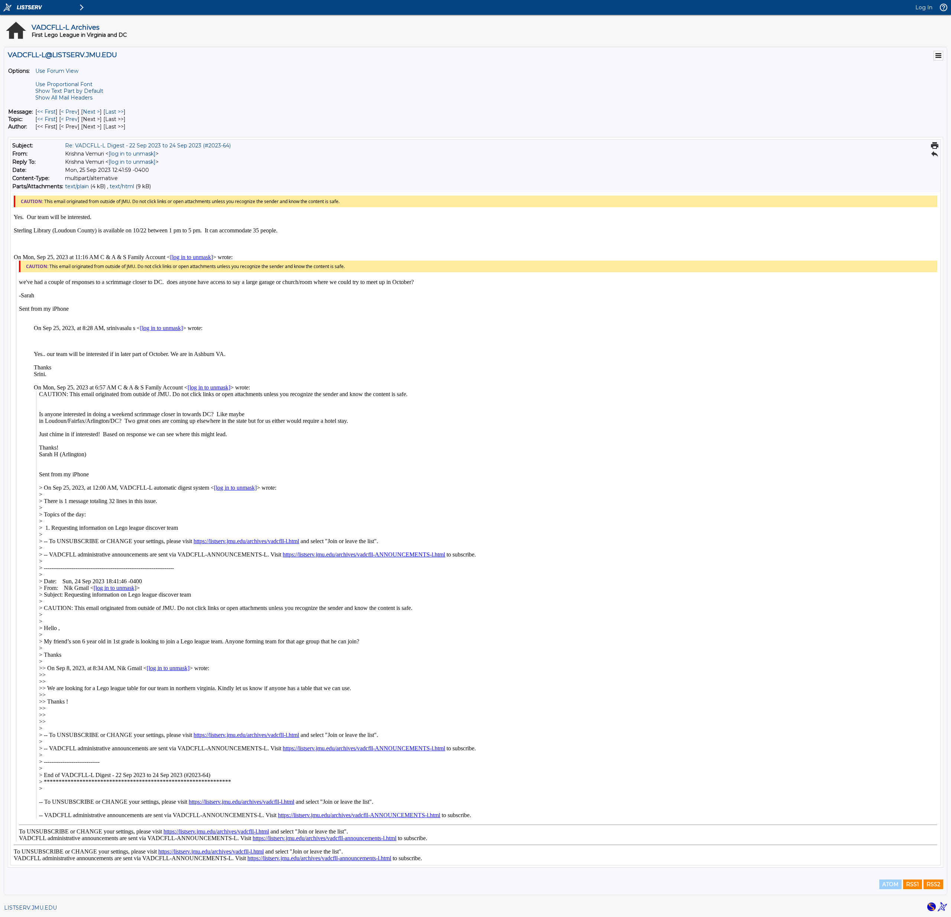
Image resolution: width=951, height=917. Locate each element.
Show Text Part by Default (69, 91)
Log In (923, 7)
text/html (122, 186)
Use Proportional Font (63, 84)
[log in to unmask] (132, 153)
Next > (91, 111)
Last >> (114, 111)
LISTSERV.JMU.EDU (30, 907)
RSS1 (912, 884)
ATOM (890, 884)
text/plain (77, 186)
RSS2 (933, 884)
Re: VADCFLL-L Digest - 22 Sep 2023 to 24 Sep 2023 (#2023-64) (148, 145)
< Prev (69, 111)
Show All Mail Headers (63, 97)
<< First (46, 111)
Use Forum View (56, 71)
